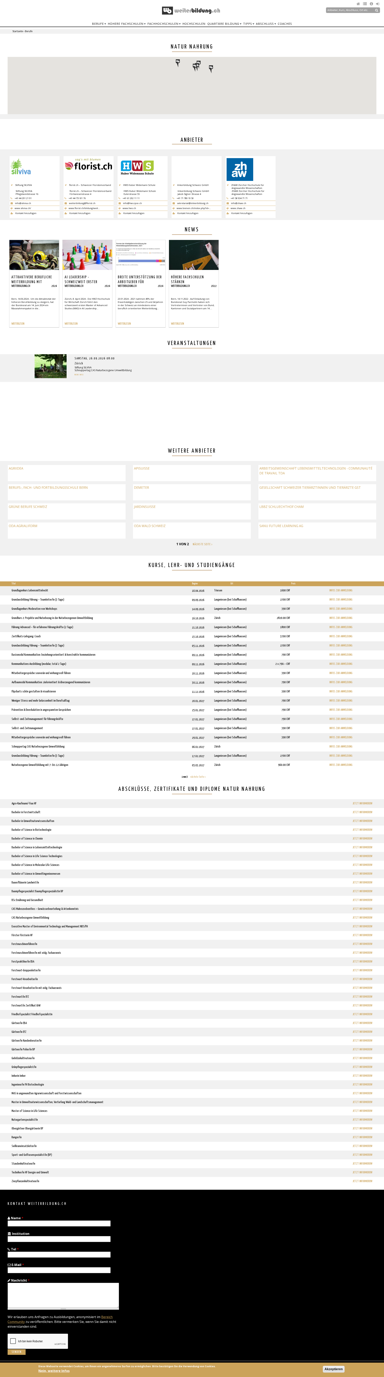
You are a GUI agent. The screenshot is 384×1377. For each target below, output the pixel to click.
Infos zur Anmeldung (340, 590)
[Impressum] (372, 3)
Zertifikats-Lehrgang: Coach (26, 636)
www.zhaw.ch (237, 208)
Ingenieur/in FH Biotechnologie (28, 1084)
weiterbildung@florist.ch (81, 203)
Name (16, 1218)
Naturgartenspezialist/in (25, 1119)
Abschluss (265, 24)
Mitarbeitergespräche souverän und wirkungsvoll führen (41, 673)
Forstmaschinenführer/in (24, 944)
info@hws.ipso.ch (132, 203)
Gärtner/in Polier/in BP (23, 1049)
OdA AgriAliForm (23, 526)
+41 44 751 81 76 (77, 198)
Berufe (98, 24)
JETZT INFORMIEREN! (362, 803)
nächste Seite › (202, 544)
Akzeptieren (334, 1369)
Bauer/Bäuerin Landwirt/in (25, 882)
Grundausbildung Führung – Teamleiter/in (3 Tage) (38, 599)
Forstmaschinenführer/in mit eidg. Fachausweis (36, 952)
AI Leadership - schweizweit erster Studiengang (81, 282)
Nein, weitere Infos (54, 1371)
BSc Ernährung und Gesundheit (27, 900)
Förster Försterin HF (22, 935)
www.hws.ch (129, 208)
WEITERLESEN (17, 323)
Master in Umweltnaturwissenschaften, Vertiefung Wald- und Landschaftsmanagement (57, 1102)
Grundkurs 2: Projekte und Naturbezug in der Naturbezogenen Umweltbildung (52, 618)
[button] (197, 67)
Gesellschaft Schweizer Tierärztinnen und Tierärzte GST (310, 487)
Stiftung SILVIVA (83, 367)
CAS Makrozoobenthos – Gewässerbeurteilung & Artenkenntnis (45, 908)
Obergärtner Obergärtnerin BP (27, 1128)
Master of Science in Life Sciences (29, 1110)
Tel (14, 1249)
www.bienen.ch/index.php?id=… (193, 208)
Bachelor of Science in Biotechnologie (31, 829)
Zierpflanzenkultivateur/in (25, 1181)
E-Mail (17, 1265)
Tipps (247, 24)
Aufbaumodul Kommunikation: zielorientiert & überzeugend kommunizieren (51, 682)
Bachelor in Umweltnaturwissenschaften (33, 821)
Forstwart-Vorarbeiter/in (25, 979)
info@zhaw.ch (238, 203)
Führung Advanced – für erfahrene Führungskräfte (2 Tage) (42, 627)
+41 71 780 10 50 (185, 198)
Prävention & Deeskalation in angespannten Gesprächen (41, 709)
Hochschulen (193, 24)
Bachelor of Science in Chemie (27, 838)
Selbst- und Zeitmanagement (27, 728)
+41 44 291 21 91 (23, 198)
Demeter (141, 487)
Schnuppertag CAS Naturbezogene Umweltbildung (103, 370)
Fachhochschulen (162, 24)
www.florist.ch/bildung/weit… (84, 208)
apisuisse (142, 468)
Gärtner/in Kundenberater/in (27, 1040)
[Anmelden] (377, 3)
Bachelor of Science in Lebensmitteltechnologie (37, 847)
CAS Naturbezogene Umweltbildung (30, 917)
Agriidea (16, 468)
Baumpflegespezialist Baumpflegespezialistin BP (37, 891)
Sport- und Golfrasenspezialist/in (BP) (32, 1154)
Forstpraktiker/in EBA (23, 961)
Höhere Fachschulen (125, 24)
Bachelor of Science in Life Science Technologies (37, 856)
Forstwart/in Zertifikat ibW (26, 1005)
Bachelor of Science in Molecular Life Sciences (35, 864)
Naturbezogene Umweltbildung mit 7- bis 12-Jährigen (40, 764)
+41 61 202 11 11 (131, 198)
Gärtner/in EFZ (19, 1031)
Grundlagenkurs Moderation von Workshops (34, 608)
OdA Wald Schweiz (150, 526)
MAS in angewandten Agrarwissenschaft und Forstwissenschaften (46, 1093)
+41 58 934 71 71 (239, 198)
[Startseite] (191, 11)
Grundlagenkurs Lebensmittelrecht (30, 590)
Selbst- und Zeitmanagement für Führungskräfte (37, 719)
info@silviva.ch (22, 203)
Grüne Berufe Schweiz (28, 507)
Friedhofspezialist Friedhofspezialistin (32, 1014)
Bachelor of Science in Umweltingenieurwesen (36, 873)
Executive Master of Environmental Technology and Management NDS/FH (50, 926)
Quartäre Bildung (223, 24)
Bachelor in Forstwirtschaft (26, 812)
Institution (20, 1233)
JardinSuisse (145, 507)
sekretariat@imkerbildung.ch (192, 203)
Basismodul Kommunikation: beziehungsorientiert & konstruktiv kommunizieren (53, 654)
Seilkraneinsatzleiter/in (24, 1146)
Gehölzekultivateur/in (23, 1058)
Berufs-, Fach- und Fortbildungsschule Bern (48, 487)
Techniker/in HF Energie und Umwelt (30, 1172)
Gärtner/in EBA (19, 1023)
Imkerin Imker (19, 1075)
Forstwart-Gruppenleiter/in (26, 970)
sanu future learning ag (281, 526)
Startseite (17, 31)
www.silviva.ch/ (22, 208)
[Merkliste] (365, 3)
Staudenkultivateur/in (23, 1163)
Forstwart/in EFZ (20, 996)
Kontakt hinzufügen (25, 213)
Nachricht (20, 1280)
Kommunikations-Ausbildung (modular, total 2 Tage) (39, 663)
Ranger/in (17, 1137)
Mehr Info (79, 375)
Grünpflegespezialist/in (24, 1067)
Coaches (285, 24)
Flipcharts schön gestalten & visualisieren (34, 691)
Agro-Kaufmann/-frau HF (24, 803)
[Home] (358, 3)
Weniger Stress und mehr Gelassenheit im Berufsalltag (41, 700)
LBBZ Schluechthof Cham (281, 507)
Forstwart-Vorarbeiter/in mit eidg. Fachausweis (37, 987)
